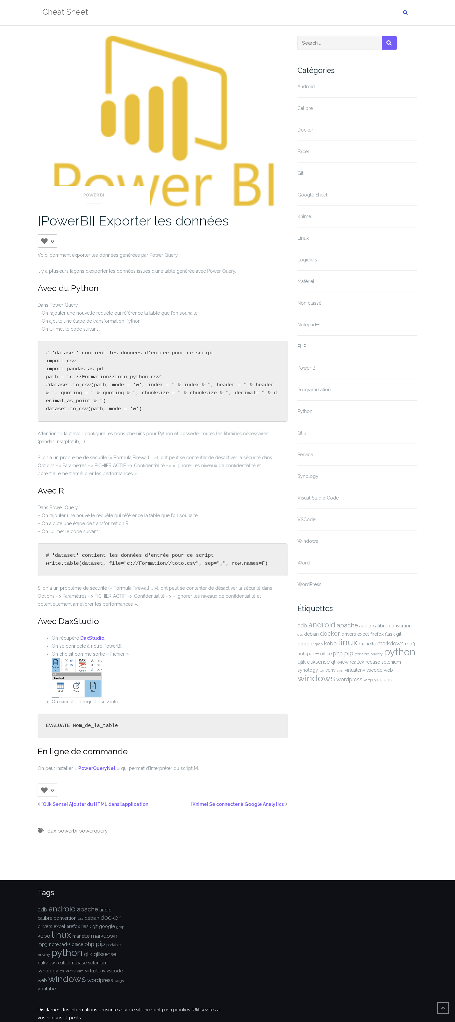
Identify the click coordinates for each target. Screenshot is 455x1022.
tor (321, 670)
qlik (301, 662)
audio (365, 625)
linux (347, 642)
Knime (304, 216)
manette (367, 643)
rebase (372, 662)
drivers (348, 634)
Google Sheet (312, 194)
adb (302, 625)
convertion (400, 625)
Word (303, 562)
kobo (330, 643)
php (338, 653)
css (300, 634)
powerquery (93, 831)
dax (51, 831)
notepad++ (308, 653)
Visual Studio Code (318, 498)
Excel (303, 151)
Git (300, 173)
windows (316, 678)
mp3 (410, 643)
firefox (377, 634)
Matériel (305, 281)
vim (340, 670)
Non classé (309, 303)
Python (304, 411)
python (399, 652)
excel (363, 634)
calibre (380, 625)
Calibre (305, 108)
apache (347, 625)
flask (390, 634)
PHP (301, 346)
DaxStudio (92, 638)
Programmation (314, 389)
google (305, 643)
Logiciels (307, 259)
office (326, 653)
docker (330, 633)
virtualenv (355, 670)
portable (362, 654)
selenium (391, 662)
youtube (383, 679)
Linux (303, 238)
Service (305, 454)
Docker (305, 130)
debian (311, 634)
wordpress (349, 679)
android (321, 624)
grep (319, 644)
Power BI (93, 195)
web (388, 670)
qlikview (339, 662)
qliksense (318, 662)
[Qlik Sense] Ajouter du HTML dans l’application (94, 804)
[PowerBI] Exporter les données (133, 220)
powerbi (67, 831)
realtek (357, 662)
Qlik (301, 433)
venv (330, 670)
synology (307, 670)
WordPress (309, 584)
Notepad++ (308, 324)
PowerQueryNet (97, 768)
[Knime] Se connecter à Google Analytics (237, 804)
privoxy (376, 654)
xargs (368, 680)
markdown (390, 643)
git (398, 634)
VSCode (306, 519)
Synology (307, 476)
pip (348, 653)
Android (306, 86)
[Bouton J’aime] (44, 241)
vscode (374, 670)
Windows (307, 541)
